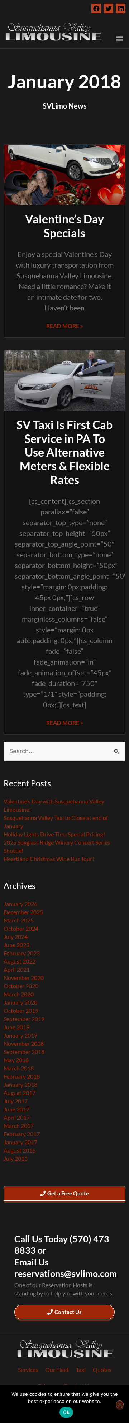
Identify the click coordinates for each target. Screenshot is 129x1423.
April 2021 (17, 969)
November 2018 (24, 1043)
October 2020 (21, 985)
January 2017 (20, 1142)
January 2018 (20, 1084)
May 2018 (16, 1059)
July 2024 (16, 936)
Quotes (102, 1369)
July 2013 (16, 1158)
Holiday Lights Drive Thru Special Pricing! (54, 834)
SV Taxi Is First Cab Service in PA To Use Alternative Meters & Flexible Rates (64, 452)
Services (28, 1369)
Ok (66, 1412)
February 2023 (22, 953)
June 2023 (16, 944)
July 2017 (16, 1101)
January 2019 (20, 1035)
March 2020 (19, 994)
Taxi (81, 1369)
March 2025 (19, 920)
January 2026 (20, 903)
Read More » (64, 325)
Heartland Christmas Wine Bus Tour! (49, 858)
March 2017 (19, 1125)
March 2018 (19, 1068)
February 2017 (22, 1133)
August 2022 (19, 961)
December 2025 (23, 912)
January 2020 (20, 1002)
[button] (119, 39)
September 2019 (24, 1018)
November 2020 (24, 977)
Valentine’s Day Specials (64, 225)
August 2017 (19, 1092)
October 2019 (21, 1010)
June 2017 (16, 1109)
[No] (120, 1404)
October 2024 (21, 928)
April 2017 (17, 1117)
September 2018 (24, 1051)
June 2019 (16, 1027)
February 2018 (22, 1076)
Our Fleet (57, 1369)
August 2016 (19, 1150)
